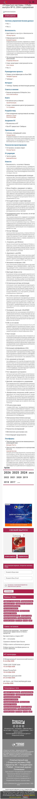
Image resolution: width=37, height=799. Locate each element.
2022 (7, 477)
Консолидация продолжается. (16, 435)
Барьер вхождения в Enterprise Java (18, 92)
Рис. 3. (8, 68)
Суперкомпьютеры (27, 601)
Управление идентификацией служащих (19, 175)
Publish (10, 767)
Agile (30, 620)
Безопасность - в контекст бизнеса (18, 164)
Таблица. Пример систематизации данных (20, 86)
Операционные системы (11, 611)
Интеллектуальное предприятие (18, 778)
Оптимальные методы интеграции (17, 283)
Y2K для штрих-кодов (13, 405)
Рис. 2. (8, 27)
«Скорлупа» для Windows (14, 242)
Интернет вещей (26, 615)
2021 (13, 477)
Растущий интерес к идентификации (18, 201)
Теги (31, 730)
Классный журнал (23, 767)
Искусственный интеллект (12, 615)
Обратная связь (27, 728)
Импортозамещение (10, 618)
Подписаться (23, 556)
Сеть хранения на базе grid (15, 359)
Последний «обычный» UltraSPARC (17, 310)
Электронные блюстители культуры (18, 418)
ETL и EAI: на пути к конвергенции (17, 296)
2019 (25, 477)
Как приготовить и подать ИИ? (13, 636)
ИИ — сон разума (9, 639)
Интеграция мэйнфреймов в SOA (17, 348)
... (18, 482)
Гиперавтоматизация (24, 618)
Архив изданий (18, 732)
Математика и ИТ (12, 123)
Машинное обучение (10, 613)
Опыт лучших (10, 334)
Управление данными (23, 772)
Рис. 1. (8, 24)
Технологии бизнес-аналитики (18, 774)
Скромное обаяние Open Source (14, 642)
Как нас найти (7, 730)
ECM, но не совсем (12, 323)
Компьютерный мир (19, 760)
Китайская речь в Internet (14, 101)
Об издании (18, 728)
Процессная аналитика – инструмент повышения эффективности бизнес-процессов (15, 631)
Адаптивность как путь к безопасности (19, 33)
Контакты (15, 730)
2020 (19, 477)
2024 (24, 472)
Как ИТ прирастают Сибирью (16, 126)
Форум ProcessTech (9, 670)
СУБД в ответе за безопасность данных (16, 644)
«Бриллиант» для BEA (13, 253)
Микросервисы (24, 611)
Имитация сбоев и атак (14, 272)
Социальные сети (9, 603)
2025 (16, 472)
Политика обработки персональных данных (18, 733)
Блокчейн (19, 620)
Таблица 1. (10, 79)
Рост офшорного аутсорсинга (16, 372)
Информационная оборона (15, 38)
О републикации (24, 730)
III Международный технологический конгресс (18, 659)
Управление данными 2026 (12, 676)
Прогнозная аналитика (11, 608)
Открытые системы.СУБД (19, 762)
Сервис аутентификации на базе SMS (18, 74)
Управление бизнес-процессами (18, 780)
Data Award (9, 772)
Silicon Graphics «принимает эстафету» (19, 188)
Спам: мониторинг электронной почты (19, 63)
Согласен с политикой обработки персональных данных (17, 585)
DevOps (25, 620)
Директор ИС (12, 765)
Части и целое (11, 156)
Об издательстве (9, 728)
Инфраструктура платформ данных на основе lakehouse (16, 648)
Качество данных (22, 776)
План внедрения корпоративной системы (20, 113)
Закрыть (25, 797)
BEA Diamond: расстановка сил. (17, 432)
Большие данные (9, 620)
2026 (7, 472)
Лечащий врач (26, 765)
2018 (7, 482)
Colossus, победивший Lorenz (16, 133)
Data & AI (11, 776)
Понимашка (19, 769)
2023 (31, 473)
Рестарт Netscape (12, 231)
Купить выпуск (10, 16)
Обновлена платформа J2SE (15, 262)
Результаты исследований (15, 429)
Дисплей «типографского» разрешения (19, 381)
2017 (13, 482)
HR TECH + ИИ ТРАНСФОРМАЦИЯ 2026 (17, 681)
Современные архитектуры (24, 603)
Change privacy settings (18, 735)
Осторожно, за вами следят (15, 148)
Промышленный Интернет (12, 606)
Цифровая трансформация (12, 601)
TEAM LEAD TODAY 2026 (11, 665)
